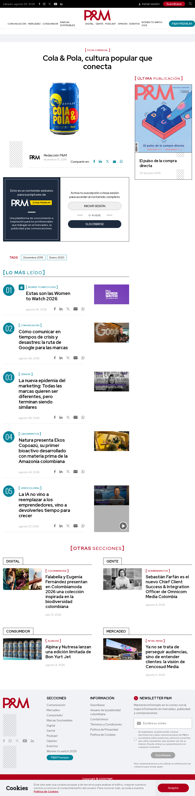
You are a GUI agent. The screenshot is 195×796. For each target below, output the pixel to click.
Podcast (110, 23)
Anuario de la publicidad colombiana (105, 712)
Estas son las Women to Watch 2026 (48, 296)
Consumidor (50, 23)
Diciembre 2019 (33, 257)
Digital (89, 23)
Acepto (173, 788)
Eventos (134, 23)
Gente (99, 23)
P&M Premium (182, 24)
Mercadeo (34, 23)
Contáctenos (99, 719)
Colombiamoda (57, 570)
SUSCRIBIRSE (95, 224)
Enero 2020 (57, 257)
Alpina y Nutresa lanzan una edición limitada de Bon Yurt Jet (68, 652)
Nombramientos (158, 570)
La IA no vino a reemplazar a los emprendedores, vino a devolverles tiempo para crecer (44, 505)
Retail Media (155, 640)
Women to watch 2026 (62, 751)
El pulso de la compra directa (158, 163)
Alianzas (53, 640)
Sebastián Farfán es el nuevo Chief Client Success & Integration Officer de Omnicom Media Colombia (167, 586)
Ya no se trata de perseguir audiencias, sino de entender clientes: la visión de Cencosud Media (167, 656)
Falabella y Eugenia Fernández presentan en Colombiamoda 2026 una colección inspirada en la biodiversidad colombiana (66, 591)
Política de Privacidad (104, 729)
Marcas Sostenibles (67, 24)
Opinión (122, 23)
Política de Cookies (46, 791)
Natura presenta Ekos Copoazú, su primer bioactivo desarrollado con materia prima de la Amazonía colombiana (43, 450)
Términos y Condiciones (106, 724)
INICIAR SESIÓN (94, 206)
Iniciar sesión (151, 4)
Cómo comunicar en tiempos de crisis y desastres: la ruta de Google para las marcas (43, 340)
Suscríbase (174, 4)
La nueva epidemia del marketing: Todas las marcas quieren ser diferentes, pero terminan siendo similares (42, 394)
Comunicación (17, 23)
